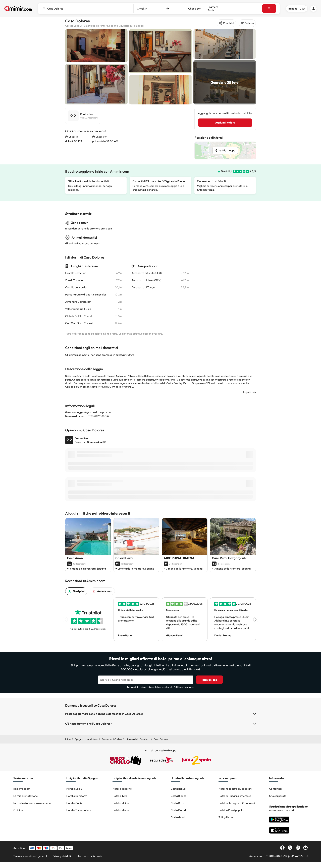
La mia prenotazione (25, 795)
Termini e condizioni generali (30, 856)
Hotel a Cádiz (74, 803)
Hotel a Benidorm (76, 795)
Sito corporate (277, 795)
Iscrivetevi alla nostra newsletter (32, 803)
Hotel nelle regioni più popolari (237, 803)
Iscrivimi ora (209, 679)
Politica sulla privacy (184, 687)
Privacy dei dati (61, 856)
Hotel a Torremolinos (78, 810)
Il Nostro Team (21, 788)
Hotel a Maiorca (122, 803)
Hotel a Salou (74, 788)
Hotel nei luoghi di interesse (235, 795)
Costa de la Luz (179, 817)
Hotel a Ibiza (120, 795)
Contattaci (275, 788)
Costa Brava (178, 803)
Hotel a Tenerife (122, 788)
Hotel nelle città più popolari (235, 788)
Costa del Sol (178, 788)
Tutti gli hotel (226, 817)
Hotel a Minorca (122, 810)
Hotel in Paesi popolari (232, 810)
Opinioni (18, 810)
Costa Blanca (178, 795)
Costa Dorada (179, 810)
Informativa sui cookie (89, 856)
